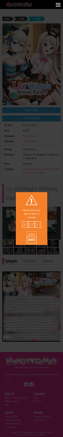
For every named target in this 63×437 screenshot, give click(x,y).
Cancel (31, 240)
